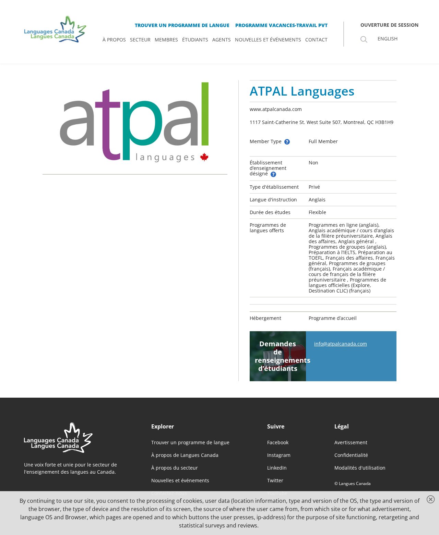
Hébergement (265, 318)
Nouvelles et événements (180, 480)
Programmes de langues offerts (268, 228)
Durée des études (270, 212)
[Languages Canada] (76, 437)
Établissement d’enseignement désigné (268, 168)
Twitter (275, 480)
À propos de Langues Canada (184, 455)
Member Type (266, 141)
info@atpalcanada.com (340, 343)
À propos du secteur (174, 467)
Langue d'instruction (273, 199)
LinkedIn (277, 467)
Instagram (278, 455)
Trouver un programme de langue (190, 442)
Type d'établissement (274, 187)
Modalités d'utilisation (359, 467)
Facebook (277, 442)
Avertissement (350, 442)
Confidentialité (351, 455)
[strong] (114, 39)
